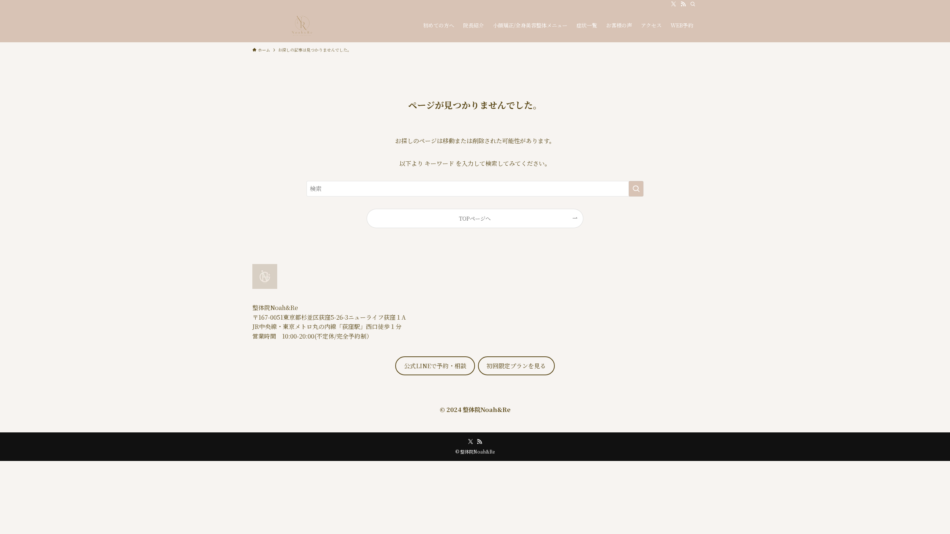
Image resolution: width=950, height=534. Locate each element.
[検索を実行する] (636, 189)
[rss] (683, 4)
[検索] (693, 4)
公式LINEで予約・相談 (435, 366)
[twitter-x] (673, 4)
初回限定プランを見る (516, 366)
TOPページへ (475, 218)
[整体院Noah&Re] (301, 25)
